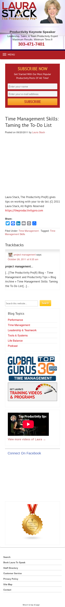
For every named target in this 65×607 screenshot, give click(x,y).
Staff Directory (10, 567)
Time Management (29, 230)
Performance (15, 320)
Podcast (13, 346)
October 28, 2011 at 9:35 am (23, 259)
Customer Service (12, 573)
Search (6, 557)
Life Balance (15, 340)
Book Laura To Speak (14, 562)
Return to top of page (31, 605)
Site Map (7, 584)
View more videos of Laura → (27, 439)
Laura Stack (38, 132)
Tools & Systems (18, 335)
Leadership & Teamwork (22, 330)
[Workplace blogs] (32, 522)
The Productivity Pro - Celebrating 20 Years (32, 11)
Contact (7, 589)
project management (25, 254)
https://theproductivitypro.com (24, 210)
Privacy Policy (10, 578)
